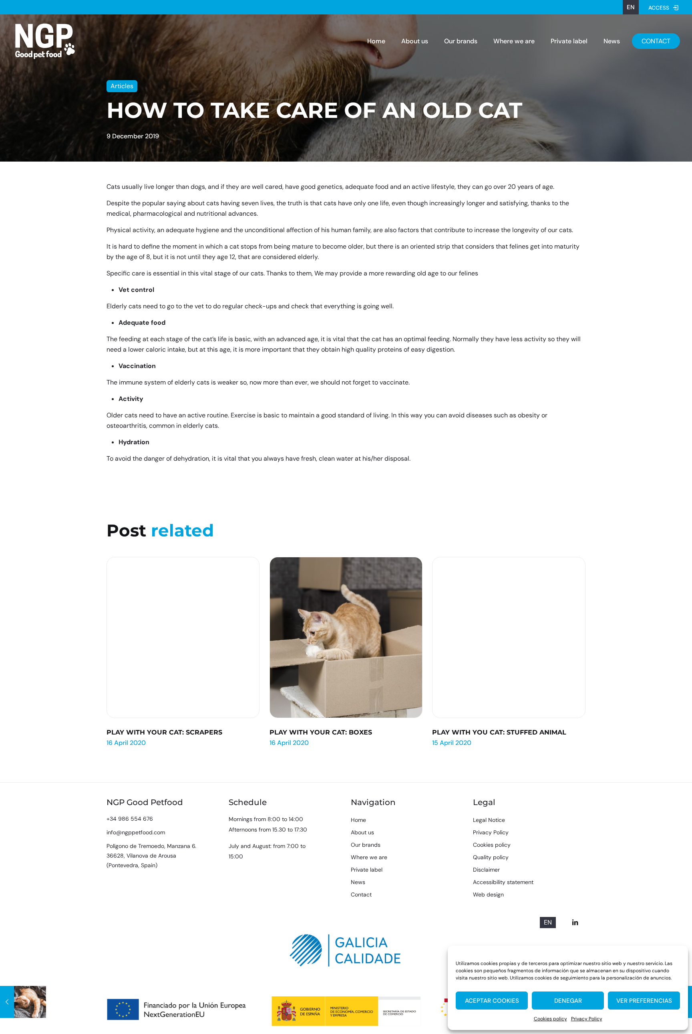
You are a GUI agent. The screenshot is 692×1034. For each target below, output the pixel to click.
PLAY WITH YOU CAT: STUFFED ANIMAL (499, 732)
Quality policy (491, 857)
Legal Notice (489, 820)
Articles (122, 86)
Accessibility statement (503, 882)
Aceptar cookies (492, 1001)
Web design (488, 894)
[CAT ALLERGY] (23, 1002)
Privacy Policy (586, 1019)
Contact (361, 894)
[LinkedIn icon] (575, 922)
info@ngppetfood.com (136, 832)
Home (358, 820)
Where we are (369, 857)
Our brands (365, 844)
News (358, 882)
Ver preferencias (644, 1001)
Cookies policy (550, 1019)
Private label (366, 869)
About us (362, 832)
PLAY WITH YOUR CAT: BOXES (321, 732)
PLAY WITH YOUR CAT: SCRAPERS (164, 732)
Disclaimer (486, 869)
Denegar (568, 1001)
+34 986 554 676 (130, 818)
